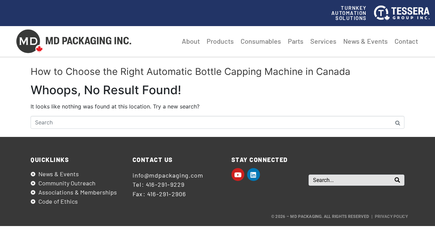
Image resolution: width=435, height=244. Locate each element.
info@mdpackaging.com (168, 175)
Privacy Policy (391, 216)
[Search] (397, 180)
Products (220, 41)
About (191, 41)
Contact (406, 41)
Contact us (153, 159)
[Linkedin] (253, 174)
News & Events (365, 41)
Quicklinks (50, 159)
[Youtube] (237, 174)
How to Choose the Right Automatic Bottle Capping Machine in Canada (190, 71)
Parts (295, 41)
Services (323, 41)
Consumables (261, 41)
